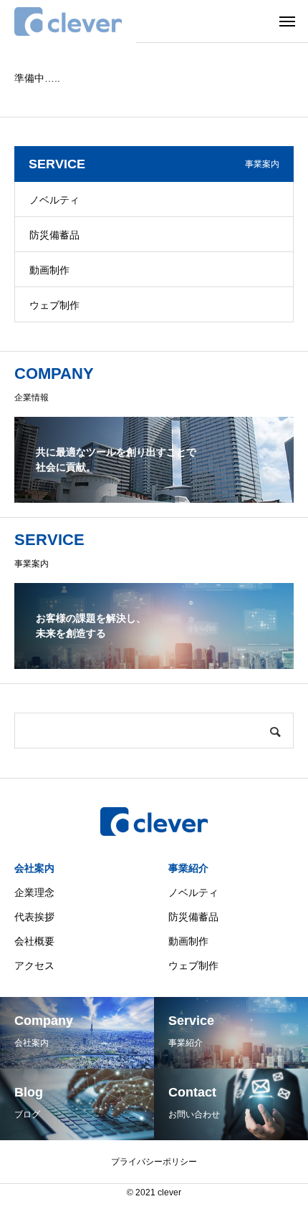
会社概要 (34, 941)
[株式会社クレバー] (68, 21)
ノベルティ (54, 200)
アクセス (34, 965)
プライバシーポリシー (154, 1162)
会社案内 (34, 868)
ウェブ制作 (54, 305)
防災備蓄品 (54, 235)
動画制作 (49, 270)
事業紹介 (188, 868)
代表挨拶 (34, 916)
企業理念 (34, 892)
